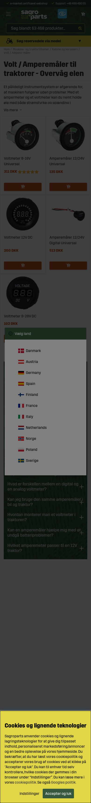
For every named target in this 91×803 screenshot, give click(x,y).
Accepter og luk (58, 793)
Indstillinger (29, 793)
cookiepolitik (25, 782)
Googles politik (63, 782)
